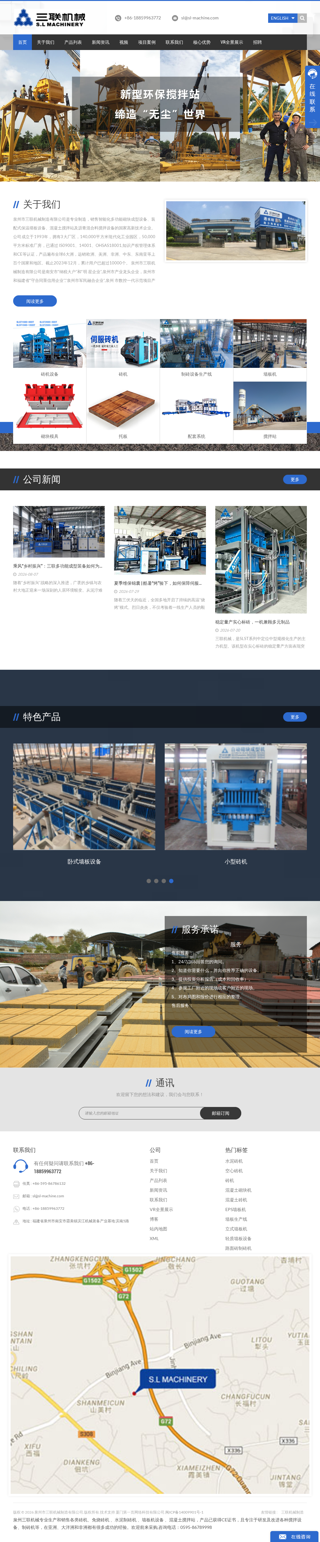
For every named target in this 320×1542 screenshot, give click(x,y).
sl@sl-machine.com (200, 17)
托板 (123, 436)
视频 (123, 42)
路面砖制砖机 (238, 1248)
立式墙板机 (236, 1228)
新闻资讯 (100, 42)
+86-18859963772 (48, 1208)
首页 (22, 42)
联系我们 (174, 42)
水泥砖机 (234, 1161)
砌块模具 (49, 436)
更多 (295, 479)
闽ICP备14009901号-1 (184, 1512)
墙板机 (270, 374)
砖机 (123, 374)
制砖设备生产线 (196, 374)
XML (154, 1238)
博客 (154, 1219)
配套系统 (196, 436)
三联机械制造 (292, 1512)
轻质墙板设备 (238, 1238)
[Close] (312, 132)
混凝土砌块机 (238, 1190)
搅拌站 (270, 436)
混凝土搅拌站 (182, 1519)
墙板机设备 (153, 1519)
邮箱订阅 (220, 1113)
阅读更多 (35, 301)
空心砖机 (234, 1170)
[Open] (312, 97)
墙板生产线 (236, 1219)
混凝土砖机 (236, 1199)
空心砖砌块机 (236, 861)
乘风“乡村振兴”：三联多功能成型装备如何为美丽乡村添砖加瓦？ (59, 565)
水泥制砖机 (126, 1519)
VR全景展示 (232, 42)
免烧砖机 (100, 1519)
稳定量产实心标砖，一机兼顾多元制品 (252, 621)
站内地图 (158, 1228)
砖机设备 (49, 374)
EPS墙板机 (84, 861)
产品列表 (73, 42)
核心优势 (202, 42)
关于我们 (45, 42)
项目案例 (147, 42)
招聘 (257, 42)
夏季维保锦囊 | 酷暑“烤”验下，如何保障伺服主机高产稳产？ (160, 583)
